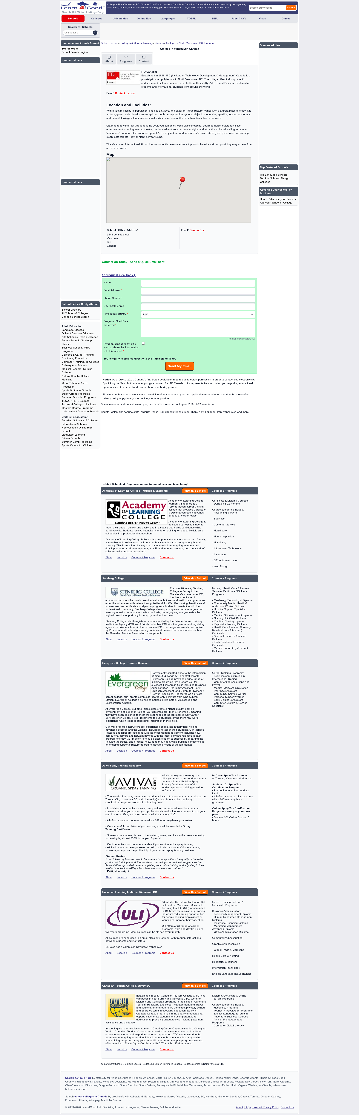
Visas (262, 18)
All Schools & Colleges (75, 313)
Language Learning (73, 434)
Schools (73, 18)
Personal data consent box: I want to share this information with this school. (121, 347)
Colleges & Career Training (136, 42)
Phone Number (113, 298)
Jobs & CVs (238, 18)
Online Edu (144, 18)
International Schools (74, 423)
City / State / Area (114, 305)
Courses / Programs (143, 557)
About (108, 557)
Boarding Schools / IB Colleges (80, 420)
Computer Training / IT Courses (80, 361)
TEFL (215, 18)
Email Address (113, 290)
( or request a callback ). (119, 275)
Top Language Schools (273, 174)
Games (286, 18)
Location (122, 557)
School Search (109, 42)
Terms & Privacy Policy (265, 1107)
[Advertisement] (169, 31)
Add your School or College (276, 202)
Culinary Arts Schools (74, 365)
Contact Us (197, 230)
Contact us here (125, 93)
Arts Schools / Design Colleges (80, 336)
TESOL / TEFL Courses (75, 400)
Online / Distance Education (78, 333)
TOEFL (191, 18)
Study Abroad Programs (76, 393)
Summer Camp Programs (77, 441)
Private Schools (71, 438)
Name (108, 282)
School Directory (71, 309)
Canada (159, 42)
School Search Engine (75, 52)
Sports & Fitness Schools (76, 390)
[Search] (95, 32)
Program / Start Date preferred (116, 323)
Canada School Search (75, 316)
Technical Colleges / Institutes (79, 404)
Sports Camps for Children (77, 445)
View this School (195, 490)
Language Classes (73, 329)
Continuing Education (74, 358)
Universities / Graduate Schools (80, 411)
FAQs (247, 1107)
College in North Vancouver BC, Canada (190, 42)
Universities (120, 18)
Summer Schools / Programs (79, 397)
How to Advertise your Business (278, 199)
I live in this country (116, 313)
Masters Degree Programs (77, 407)
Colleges (96, 18)
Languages (167, 18)
